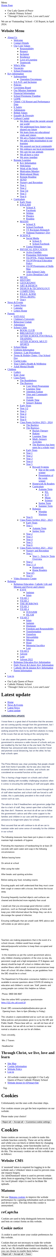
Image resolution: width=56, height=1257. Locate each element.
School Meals (20, 347)
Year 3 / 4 (31, 564)
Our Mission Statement (25, 90)
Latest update (14, 710)
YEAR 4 (24, 609)
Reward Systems (40, 467)
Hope (29, 642)
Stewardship (32, 637)
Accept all (18, 1122)
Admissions (19, 110)
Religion (36, 508)
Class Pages (19, 377)
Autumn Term (45, 489)
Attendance (19, 324)
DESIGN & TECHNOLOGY (35, 288)
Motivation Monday (30, 171)
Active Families (34, 252)
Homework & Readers (43, 483)
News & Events (15, 302)
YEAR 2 (24, 601)
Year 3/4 (24, 191)
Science (48, 500)
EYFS (23, 589)
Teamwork (25, 62)
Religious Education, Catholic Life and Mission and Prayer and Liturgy (33, 585)
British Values (20, 112)
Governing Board (22, 87)
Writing (29, 213)
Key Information (15, 73)
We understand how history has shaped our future (35, 128)
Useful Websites (34, 246)
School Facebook (34, 227)
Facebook (31, 210)
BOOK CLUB (27, 330)
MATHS (24, 221)
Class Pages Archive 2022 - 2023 (36, 520)
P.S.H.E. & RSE (28, 294)
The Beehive (32, 425)
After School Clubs (35, 271)
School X (30, 207)
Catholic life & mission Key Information (33, 667)
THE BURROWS (29, 603)
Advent (23, 654)
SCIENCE (25, 235)
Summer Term (46, 506)
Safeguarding (20, 76)
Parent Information (23, 670)
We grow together (28, 157)
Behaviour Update (23, 322)
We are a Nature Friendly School (36, 138)
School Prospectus (23, 71)
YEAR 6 (24, 651)
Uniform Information (24, 349)
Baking (36, 433)
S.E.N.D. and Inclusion (25, 82)
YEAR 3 (24, 606)
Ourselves (31, 634)
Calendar (18, 308)
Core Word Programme (37, 386)
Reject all (6, 1122)
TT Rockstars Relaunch (37, 230)
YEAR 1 (24, 598)
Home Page (7, 5)
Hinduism (31, 626)
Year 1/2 (24, 408)
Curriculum (19, 199)
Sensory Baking (34, 402)
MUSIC (24, 277)
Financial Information (24, 93)
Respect (24, 51)
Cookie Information (17, 1066)
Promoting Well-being (37, 255)
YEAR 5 (24, 617)
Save (28, 1254)
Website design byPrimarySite (23, 1082)
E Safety (18, 107)
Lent (28, 648)
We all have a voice (29, 154)
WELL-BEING (27, 297)
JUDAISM (31, 612)
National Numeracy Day (38, 232)
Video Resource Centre (25, 578)
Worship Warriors (43, 513)
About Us (12, 37)
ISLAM (30, 614)
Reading (30, 218)
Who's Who (19, 65)
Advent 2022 (26, 659)
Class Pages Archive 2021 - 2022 (36, 548)
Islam (28, 595)
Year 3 (23, 411)
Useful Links (20, 361)
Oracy (23, 299)
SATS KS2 (19, 316)
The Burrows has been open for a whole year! (43, 446)
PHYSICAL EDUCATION (33, 249)
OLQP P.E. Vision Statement (40, 257)
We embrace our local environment (37, 149)
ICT (47, 495)
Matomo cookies (17, 1197)
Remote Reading (28, 177)
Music (48, 497)
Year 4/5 (30, 573)
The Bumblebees (28, 380)
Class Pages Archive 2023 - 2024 (36, 422)
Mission (30, 640)
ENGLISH (25, 204)
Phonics (30, 216)
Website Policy (14, 1069)
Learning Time (33, 389)
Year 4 (23, 414)
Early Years (25, 202)
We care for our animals (31, 151)
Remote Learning (22, 160)
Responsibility (27, 48)
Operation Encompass (31, 79)
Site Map (11, 1063)
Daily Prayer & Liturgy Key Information (34, 665)
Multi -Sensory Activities (39, 440)
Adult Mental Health (24, 366)
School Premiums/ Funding (27, 96)
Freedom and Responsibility (40, 628)
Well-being (25, 165)
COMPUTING (27, 291)
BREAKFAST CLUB (31, 333)
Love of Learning (28, 59)
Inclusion (24, 54)
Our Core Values (22, 45)
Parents (11, 313)
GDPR (17, 98)
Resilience (25, 57)
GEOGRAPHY (28, 283)
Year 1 (23, 185)
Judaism (30, 592)
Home (10, 702)
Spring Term (45, 503)
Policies (17, 85)
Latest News (20, 305)
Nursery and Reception (31, 182)
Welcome (18, 40)
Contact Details (21, 43)
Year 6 (23, 196)
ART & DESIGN (28, 285)
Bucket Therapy (40, 430)
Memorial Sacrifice (35, 645)
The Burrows (26, 383)
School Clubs (20, 327)
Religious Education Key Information (32, 662)
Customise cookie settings (38, 1122)
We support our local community (36, 146)
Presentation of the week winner (46, 478)
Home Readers (39, 570)
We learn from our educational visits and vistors (35, 133)
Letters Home (20, 310)
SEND (23, 179)
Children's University (24, 319)
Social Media (32, 238)
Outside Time (32, 400)
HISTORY (25, 280)
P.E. (47, 492)
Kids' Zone (19, 375)
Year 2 (23, 188)
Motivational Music (29, 174)
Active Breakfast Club (37, 274)
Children (11, 369)
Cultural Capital (21, 118)
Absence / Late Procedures (27, 352)
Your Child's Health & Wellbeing (30, 363)
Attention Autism (34, 391)
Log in (10, 676)
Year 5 (23, 193)
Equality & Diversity (24, 115)
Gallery (17, 372)
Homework (38, 567)
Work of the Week (29, 168)
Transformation (33, 631)
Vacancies (18, 68)
